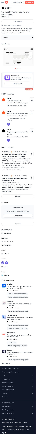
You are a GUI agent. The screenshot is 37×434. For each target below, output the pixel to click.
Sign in (30, 2)
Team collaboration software (17, 294)
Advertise (28, 426)
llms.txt (4, 429)
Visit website (17, 21)
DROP (9, 98)
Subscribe (18, 2)
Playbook (10, 301)
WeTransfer (11, 333)
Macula (9, 350)
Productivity (12, 342)
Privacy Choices (19, 426)
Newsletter (5, 422)
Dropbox (10, 284)
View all (17, 196)
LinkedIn (6, 275)
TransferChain (12, 315)
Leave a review (18, 216)
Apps (11, 422)
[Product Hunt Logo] (6, 2)
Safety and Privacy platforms (17, 328)
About (16, 422)
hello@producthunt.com (22, 429)
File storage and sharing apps (12, 25)
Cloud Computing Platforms (17, 346)
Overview (5, 37)
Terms (25, 422)
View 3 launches (6, 245)
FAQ (20, 422)
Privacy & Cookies (7, 426)
